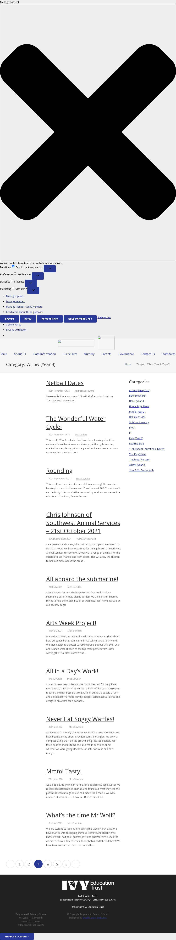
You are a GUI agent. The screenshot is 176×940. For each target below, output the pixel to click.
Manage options (15, 296)
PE (130, 433)
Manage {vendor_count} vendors (24, 306)
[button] (88, 132)
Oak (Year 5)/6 (137, 417)
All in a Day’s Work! (72, 671)
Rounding (59, 471)
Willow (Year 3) (137, 464)
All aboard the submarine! (82, 579)
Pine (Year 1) (136, 438)
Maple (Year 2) (137, 411)
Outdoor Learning (139, 422)
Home (128, 364)
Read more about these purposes (24, 312)
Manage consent (17, 936)
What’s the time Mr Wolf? (80, 815)
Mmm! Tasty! (64, 771)
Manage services (15, 301)
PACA (132, 427)
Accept (9, 319)
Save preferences (80, 319)
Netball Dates (65, 383)
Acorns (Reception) (139, 390)
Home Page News (139, 406)
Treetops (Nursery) (139, 459)
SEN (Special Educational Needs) (147, 449)
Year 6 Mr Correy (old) (141, 470)
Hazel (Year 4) (137, 401)
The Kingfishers (137, 454)
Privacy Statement (16, 329)
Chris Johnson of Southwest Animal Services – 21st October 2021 (83, 523)
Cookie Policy (13, 324)
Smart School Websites (95, 917)
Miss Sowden (83, 478)
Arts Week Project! (71, 623)
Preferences (49, 319)
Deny (27, 319)
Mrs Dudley (81, 434)
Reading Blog (136, 443)
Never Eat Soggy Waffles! (80, 719)
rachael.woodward (84, 390)
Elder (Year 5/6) (137, 395)
